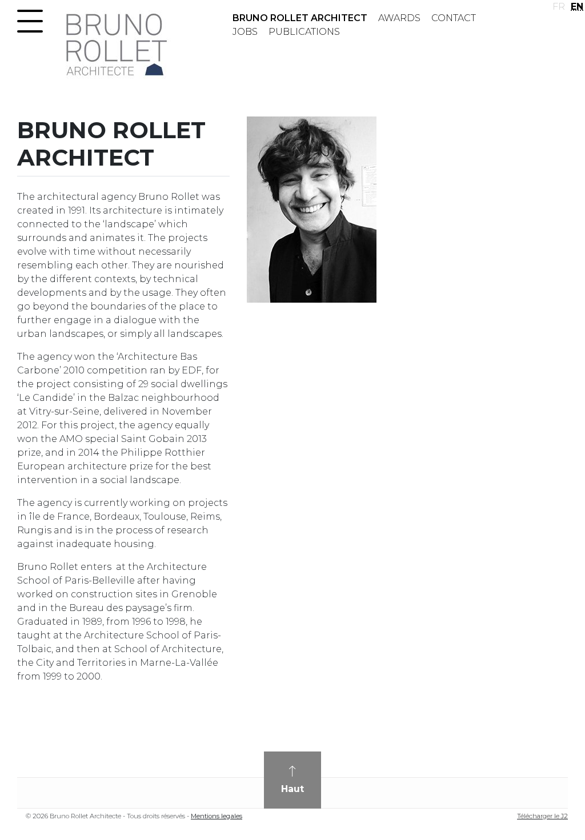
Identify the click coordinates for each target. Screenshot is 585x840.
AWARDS (399, 18)
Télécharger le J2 (542, 816)
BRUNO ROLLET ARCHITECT (300, 18)
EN (577, 6)
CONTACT (453, 18)
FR (558, 6)
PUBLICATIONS (304, 31)
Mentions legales (216, 816)
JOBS (245, 31)
